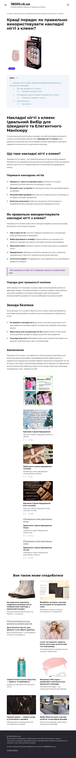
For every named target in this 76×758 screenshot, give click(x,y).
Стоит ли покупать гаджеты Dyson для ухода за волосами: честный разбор (53, 644)
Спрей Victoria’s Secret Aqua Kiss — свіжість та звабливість (21, 681)
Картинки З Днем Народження (36, 432)
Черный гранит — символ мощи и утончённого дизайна (21, 718)
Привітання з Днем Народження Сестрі (37, 549)
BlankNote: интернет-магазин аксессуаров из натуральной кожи (53, 604)
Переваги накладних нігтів (32, 91)
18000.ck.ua (20, 4)
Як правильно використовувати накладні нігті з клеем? (38, 95)
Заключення (26, 104)
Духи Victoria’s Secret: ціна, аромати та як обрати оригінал (21, 629)
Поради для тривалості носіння (34, 98)
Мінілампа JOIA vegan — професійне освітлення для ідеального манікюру (52, 682)
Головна (10, 13)
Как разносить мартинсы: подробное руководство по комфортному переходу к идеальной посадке (19, 605)
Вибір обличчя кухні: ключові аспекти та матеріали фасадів (53, 718)
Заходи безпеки (23, 101)
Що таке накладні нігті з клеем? (29, 89)
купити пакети (12, 750)
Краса (12, 68)
